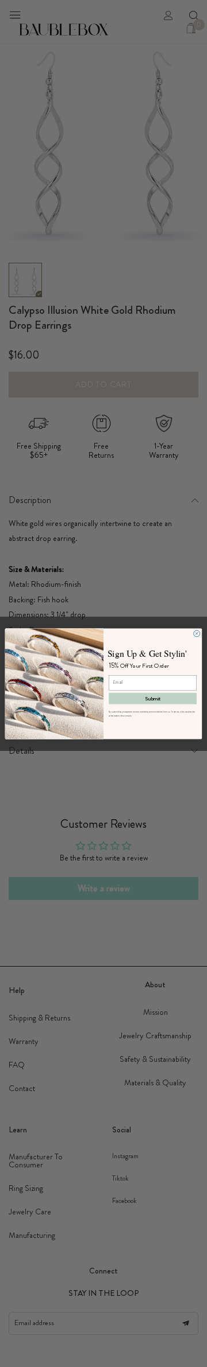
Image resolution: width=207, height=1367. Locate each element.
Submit (152, 698)
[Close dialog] (197, 633)
